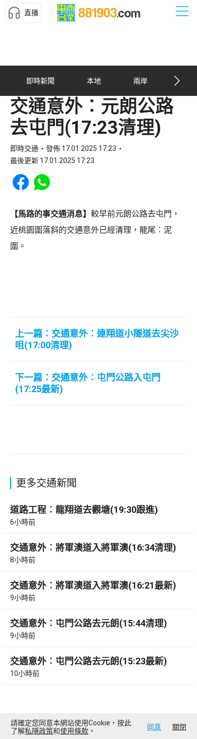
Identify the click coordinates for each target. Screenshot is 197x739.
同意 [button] (154, 727)
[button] (23, 12)
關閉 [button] (179, 727)
